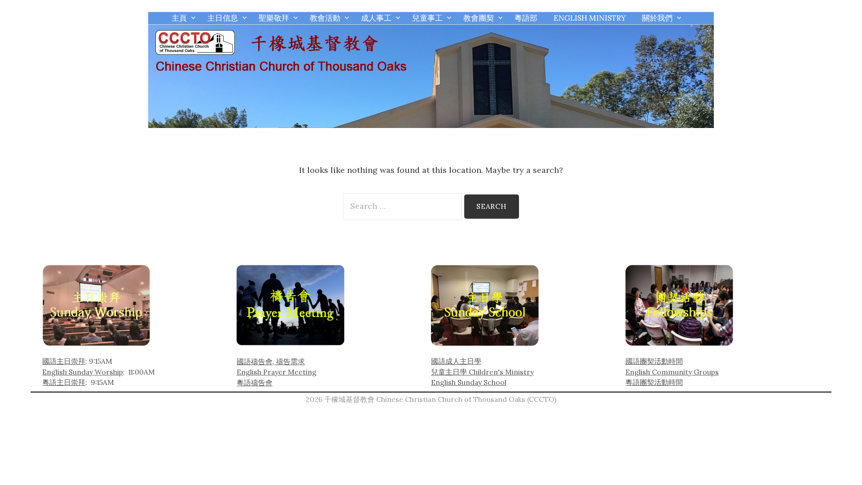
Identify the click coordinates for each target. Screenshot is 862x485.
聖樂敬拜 (274, 18)
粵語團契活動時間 (654, 382)
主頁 (179, 18)
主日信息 (222, 18)
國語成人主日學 (456, 361)
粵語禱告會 (255, 382)
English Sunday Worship (82, 371)
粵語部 (526, 18)
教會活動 (325, 18)
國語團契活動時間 (654, 361)
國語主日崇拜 (63, 361)
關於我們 (657, 18)
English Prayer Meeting (277, 371)
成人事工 (376, 18)
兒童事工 (427, 18)
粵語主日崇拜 (63, 382)
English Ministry (590, 18)
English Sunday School (468, 382)
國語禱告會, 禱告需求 (271, 361)
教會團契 (478, 18)
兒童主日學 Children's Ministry (482, 371)
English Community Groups (672, 371)
